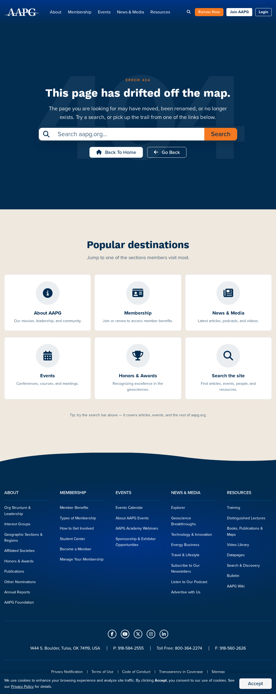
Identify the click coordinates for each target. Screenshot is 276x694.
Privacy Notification (67, 672)
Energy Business (185, 545)
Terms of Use (102, 672)
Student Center (72, 539)
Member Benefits (74, 507)
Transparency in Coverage (181, 672)
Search (220, 134)
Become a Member (75, 549)
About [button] (55, 12)
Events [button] (104, 12)
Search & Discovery (243, 565)
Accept (255, 683)
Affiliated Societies (19, 551)
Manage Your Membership (82, 559)
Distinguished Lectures (246, 518)
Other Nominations (20, 582)
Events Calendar (129, 507)
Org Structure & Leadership (17, 510)
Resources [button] (160, 12)
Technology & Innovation (191, 534)
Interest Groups (17, 524)
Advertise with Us (186, 592)
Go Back (170, 152)
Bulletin (233, 576)
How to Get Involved (77, 528)
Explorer (178, 507)
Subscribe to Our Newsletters (185, 568)
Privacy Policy (22, 686)
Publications (14, 571)
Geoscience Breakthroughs (183, 521)
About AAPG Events (132, 518)
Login (263, 12)
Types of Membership (78, 518)
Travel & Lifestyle (185, 555)
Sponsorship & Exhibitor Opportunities (136, 542)
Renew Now (209, 12)
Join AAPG (239, 12)
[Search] (188, 12)
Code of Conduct (136, 672)
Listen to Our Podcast (189, 582)
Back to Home (120, 152)
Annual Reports (17, 592)
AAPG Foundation (19, 602)
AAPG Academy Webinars (137, 528)
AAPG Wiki (235, 586)
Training (233, 507)
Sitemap (218, 672)
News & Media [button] (130, 12)
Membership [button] (79, 12)
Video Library (238, 545)
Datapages (236, 555)
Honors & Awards (19, 561)
